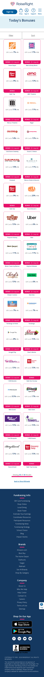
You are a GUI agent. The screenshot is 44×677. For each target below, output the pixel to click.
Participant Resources (22, 520)
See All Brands (22, 569)
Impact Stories (22, 537)
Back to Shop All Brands (22, 481)
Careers (22, 599)
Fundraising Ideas (22, 524)
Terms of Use (22, 605)
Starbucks (22, 560)
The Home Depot (22, 556)
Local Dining (22, 507)
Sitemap (22, 609)
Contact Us (22, 596)
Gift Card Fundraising (22, 501)
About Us (22, 586)
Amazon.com (22, 550)
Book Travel (22, 511)
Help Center (22, 592)
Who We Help (22, 589)
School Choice (22, 530)
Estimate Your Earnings (22, 514)
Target (22, 563)
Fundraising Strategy (22, 527)
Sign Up (9, 11)
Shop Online (22, 504)
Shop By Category (22, 573)
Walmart (22, 566)
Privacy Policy (22, 602)
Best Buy (22, 553)
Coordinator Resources (22, 517)
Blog (22, 533)
